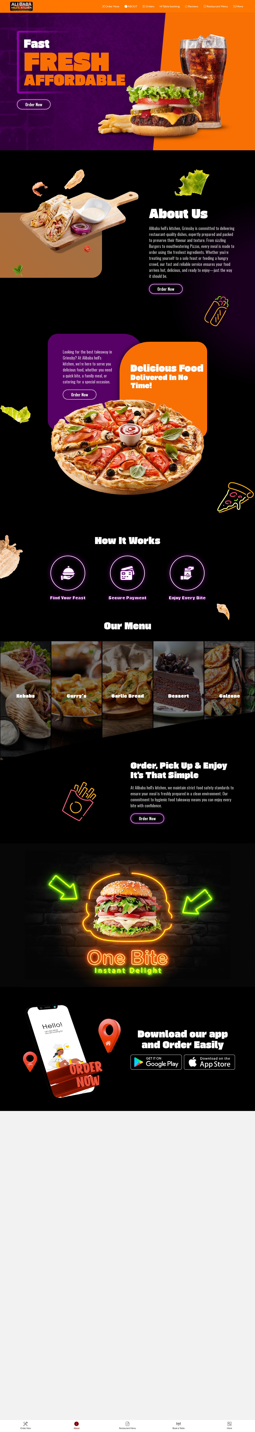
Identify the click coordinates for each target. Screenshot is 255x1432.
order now (33, 104)
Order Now (112, 6)
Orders (150, 6)
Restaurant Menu (217, 6)
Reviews (193, 6)
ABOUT (132, 6)
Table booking (171, 6)
